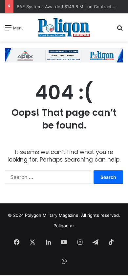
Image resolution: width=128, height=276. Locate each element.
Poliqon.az (64, 225)
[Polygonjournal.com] (64, 27)
